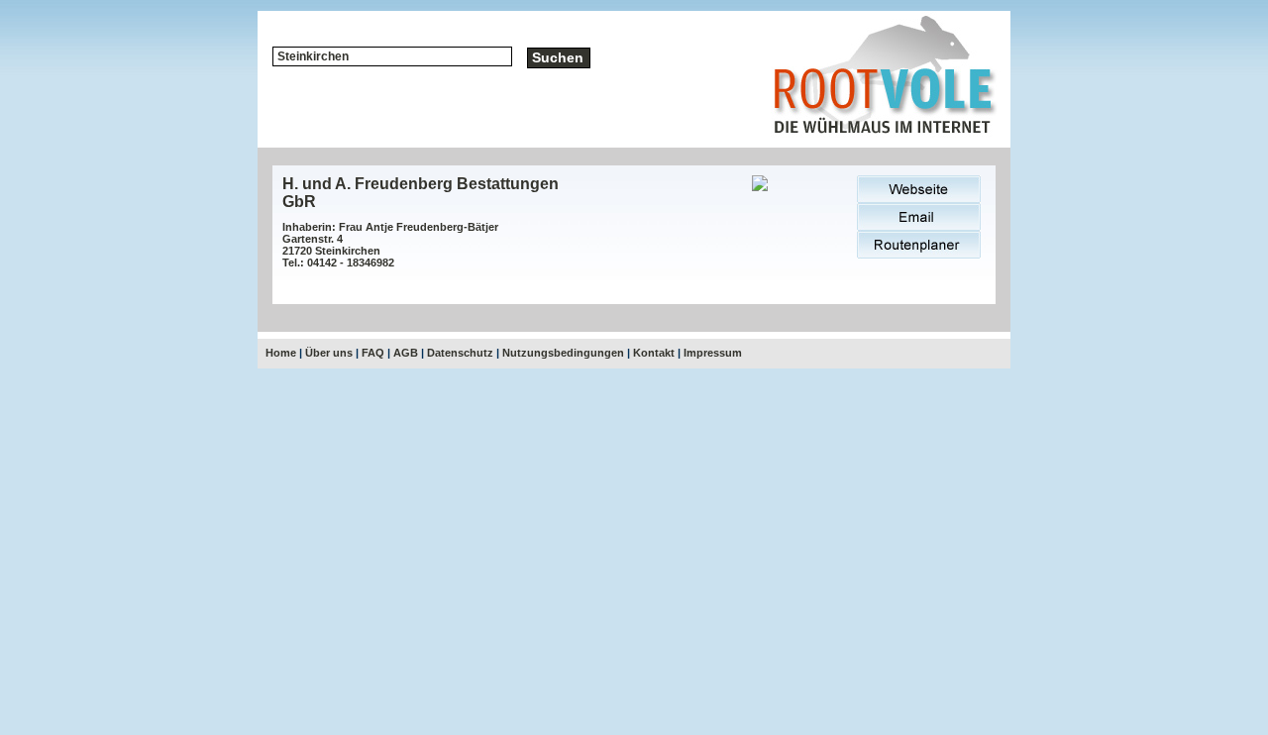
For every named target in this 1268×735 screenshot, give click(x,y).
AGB (405, 353)
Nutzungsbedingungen (563, 353)
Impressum (713, 353)
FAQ (373, 353)
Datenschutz (460, 353)
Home (280, 353)
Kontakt (654, 353)
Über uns (329, 353)
